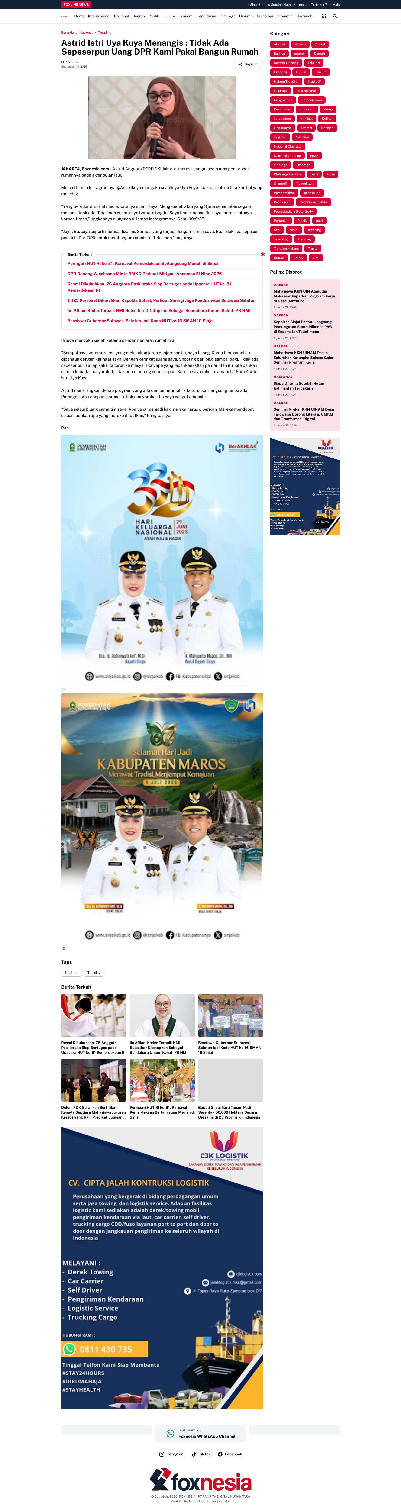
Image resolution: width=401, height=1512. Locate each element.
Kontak (176, 1501)
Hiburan (246, 16)
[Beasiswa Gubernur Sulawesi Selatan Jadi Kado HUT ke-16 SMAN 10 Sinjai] (230, 1015)
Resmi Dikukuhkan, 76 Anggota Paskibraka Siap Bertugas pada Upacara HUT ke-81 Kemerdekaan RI (149, 287)
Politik (153, 16)
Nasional (121, 16)
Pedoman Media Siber (200, 1501)
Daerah (139, 16)
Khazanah (303, 16)
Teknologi (264, 16)
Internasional (99, 16)
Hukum (169, 16)
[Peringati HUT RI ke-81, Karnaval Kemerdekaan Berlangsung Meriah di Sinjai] (162, 1080)
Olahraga (228, 16)
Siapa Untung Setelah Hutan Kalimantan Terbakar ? (231, 4)
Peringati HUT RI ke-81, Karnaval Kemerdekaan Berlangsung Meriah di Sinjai (143, 263)
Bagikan (251, 64)
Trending (94, 972)
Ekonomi (185, 16)
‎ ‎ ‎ (106, 1430)
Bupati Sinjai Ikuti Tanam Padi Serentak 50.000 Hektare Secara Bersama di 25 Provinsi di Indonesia (229, 1112)
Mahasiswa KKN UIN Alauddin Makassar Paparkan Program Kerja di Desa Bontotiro (304, 296)
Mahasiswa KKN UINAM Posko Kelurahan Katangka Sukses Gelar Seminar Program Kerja (304, 358)
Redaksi (224, 1501)
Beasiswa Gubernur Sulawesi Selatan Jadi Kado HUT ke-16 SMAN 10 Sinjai (141, 320)
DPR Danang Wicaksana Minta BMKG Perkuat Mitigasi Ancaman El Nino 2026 (145, 273)
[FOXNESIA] (64, 16)
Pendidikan (206, 16)
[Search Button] (335, 16)
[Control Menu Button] (324, 16)
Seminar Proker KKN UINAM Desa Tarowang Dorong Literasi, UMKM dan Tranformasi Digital (304, 414)
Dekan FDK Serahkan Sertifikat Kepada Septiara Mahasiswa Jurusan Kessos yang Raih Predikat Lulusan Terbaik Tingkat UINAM (93, 1112)
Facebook (233, 1454)
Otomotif (284, 16)
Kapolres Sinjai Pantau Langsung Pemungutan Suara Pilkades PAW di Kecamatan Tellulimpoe (303, 327)
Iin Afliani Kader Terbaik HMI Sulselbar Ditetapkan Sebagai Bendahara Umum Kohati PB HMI (159, 310)
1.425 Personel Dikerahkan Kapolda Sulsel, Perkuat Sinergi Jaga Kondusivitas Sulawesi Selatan (161, 300)
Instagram (175, 1454)
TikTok (204, 1454)
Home (79, 16)
